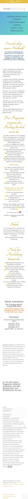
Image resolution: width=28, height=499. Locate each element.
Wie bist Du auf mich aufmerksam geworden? (13, 423)
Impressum (6, 498)
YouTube (11, 486)
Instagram (22, 484)
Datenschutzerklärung (8, 494)
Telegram (5, 486)
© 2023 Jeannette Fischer (9, 496)
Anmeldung (12, 420)
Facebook (15, 484)
